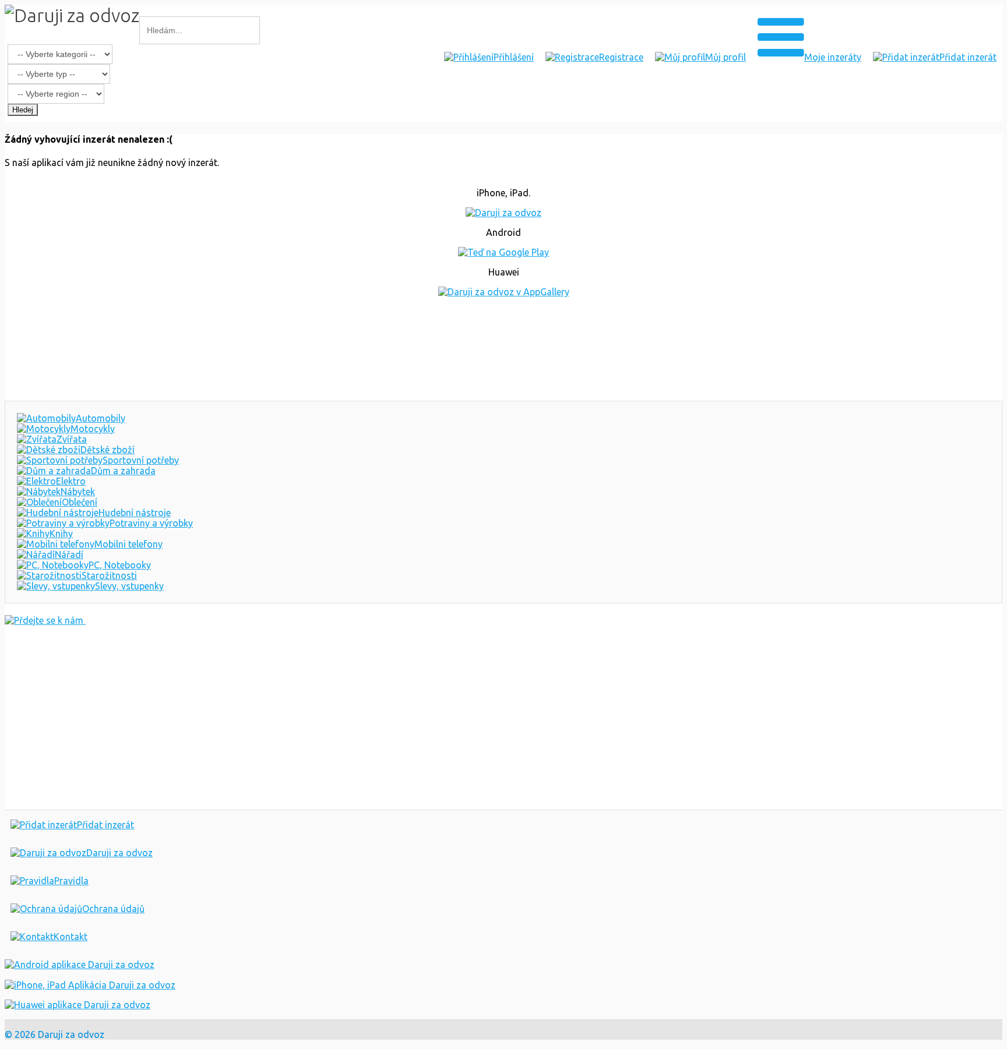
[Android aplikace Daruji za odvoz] (79, 964)
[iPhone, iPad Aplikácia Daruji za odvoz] (90, 985)
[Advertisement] (503, 348)
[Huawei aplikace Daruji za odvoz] (77, 1004)
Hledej (22, 109)
